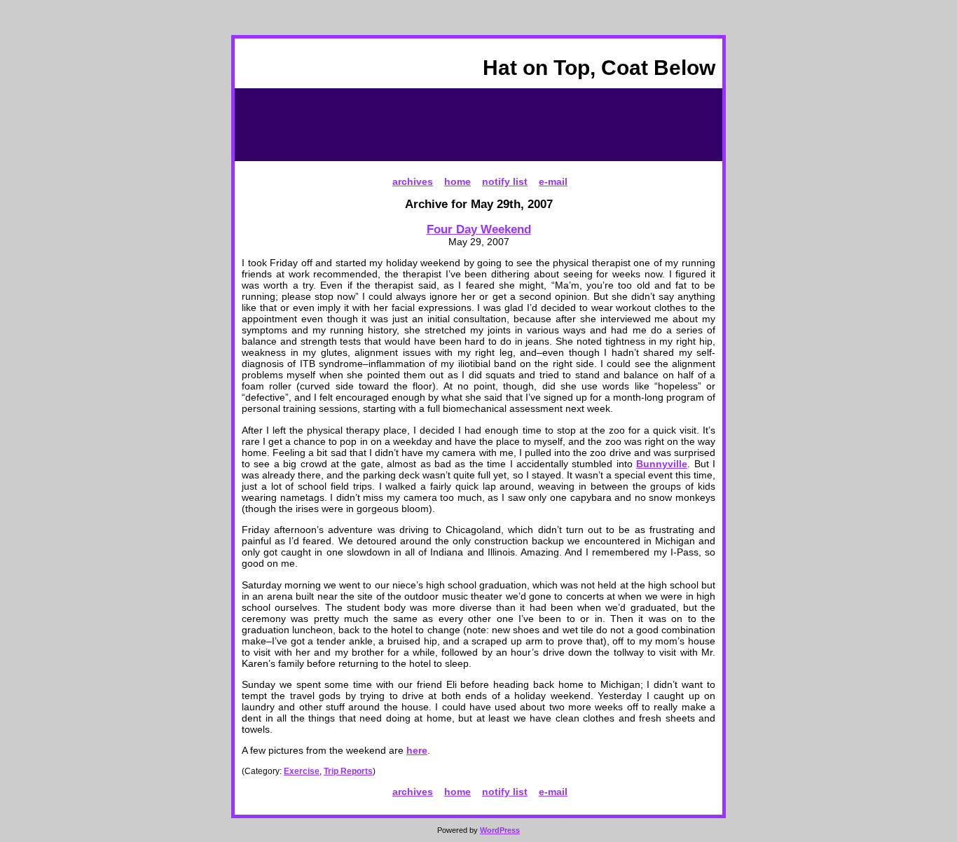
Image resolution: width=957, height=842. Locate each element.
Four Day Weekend (479, 229)
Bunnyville (661, 463)
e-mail (553, 181)
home (457, 181)
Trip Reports (348, 771)
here (416, 750)
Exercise (301, 771)
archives (412, 181)
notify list (505, 181)
